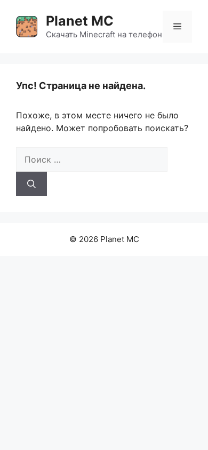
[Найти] (31, 184)
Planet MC (80, 21)
